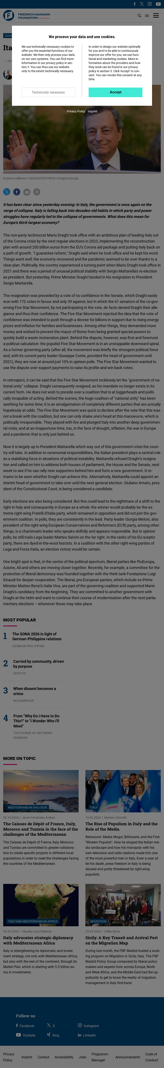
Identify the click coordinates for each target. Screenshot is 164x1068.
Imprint (92, 111)
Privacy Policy (76, 111)
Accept (115, 92)
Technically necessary (48, 92)
